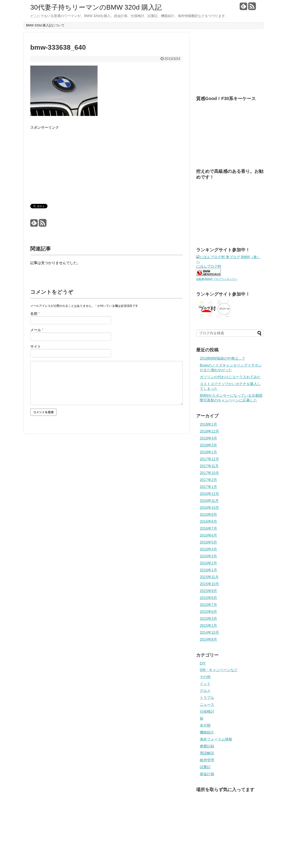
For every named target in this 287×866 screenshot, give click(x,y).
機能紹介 (207, 732)
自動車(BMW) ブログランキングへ (216, 279)
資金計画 (207, 774)
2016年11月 (209, 501)
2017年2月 (208, 480)
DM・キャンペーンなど (219, 670)
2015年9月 (208, 591)
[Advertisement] (68, 161)
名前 (35, 314)
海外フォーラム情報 (216, 739)
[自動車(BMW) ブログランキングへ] (208, 275)
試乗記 (205, 767)
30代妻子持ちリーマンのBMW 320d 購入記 (96, 7)
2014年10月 (209, 632)
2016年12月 (209, 494)
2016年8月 (208, 521)
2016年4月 (208, 549)
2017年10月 (209, 473)
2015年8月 (208, 598)
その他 (205, 677)
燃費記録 (207, 746)
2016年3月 (208, 556)
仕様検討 (207, 711)
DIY (203, 663)
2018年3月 (208, 445)
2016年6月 (208, 535)
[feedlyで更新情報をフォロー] (243, 8)
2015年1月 (208, 625)
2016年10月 (209, 508)
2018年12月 (209, 431)
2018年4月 (208, 438)
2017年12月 (209, 459)
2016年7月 (208, 528)
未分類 (205, 725)
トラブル (207, 698)
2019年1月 (208, 424)
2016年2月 (208, 563)
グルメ (205, 691)
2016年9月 (208, 514)
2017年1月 (208, 487)
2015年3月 (208, 619)
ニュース (207, 704)
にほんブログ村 (208, 266)
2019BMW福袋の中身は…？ (222, 358)
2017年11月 (209, 466)
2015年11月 (209, 577)
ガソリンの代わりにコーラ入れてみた (230, 377)
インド (205, 684)
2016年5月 (208, 542)
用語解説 (207, 753)
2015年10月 (209, 584)
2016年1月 (208, 570)
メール (36, 330)
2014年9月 (208, 639)
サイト (35, 346)
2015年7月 (208, 605)
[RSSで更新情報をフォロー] (252, 8)
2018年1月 (208, 452)
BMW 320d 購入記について (45, 25)
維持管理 (207, 760)
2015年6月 (208, 612)
